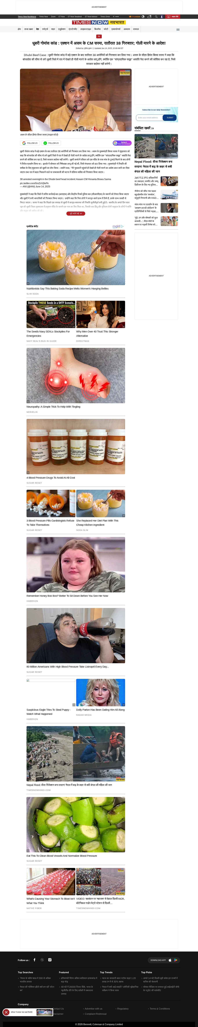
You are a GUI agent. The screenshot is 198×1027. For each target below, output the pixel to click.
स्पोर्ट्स (45, 29)
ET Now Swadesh (75, 17)
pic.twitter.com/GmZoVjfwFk (34, 183)
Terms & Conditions (160, 1008)
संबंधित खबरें (142, 128)
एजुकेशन (61, 29)
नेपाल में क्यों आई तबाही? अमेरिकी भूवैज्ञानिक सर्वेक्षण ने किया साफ (120, 989)
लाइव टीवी (175, 17)
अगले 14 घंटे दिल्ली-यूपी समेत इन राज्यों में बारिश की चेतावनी (160, 980)
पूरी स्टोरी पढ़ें (74, 213)
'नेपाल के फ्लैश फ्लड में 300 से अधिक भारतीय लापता (35, 980)
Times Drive (105, 17)
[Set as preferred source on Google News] (122, 143)
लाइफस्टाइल (85, 29)
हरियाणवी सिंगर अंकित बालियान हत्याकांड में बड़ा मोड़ (79, 980)
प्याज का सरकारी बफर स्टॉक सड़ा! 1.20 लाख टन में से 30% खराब (119, 980)
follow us (32, 143)
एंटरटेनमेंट (73, 29)
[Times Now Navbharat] (99, 22)
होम (19, 29)
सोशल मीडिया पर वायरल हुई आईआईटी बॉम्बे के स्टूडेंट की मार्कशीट (161, 989)
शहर (53, 29)
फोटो (106, 29)
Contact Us (58, 1008)
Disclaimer (57, 1014)
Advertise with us (93, 1008)
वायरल (136, 29)
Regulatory (123, 1008)
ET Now (62, 17)
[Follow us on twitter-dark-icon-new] (42, 960)
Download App (158, 960)
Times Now (43, 17)
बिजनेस (97, 29)
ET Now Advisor (91, 17)
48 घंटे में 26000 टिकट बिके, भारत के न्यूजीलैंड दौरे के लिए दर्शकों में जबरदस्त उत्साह (77, 990)
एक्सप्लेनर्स (115, 29)
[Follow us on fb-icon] (34, 960)
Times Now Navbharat (27, 17)
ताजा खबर (28, 29)
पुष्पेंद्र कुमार (88, 48)
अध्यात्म (127, 29)
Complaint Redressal (96, 1014)
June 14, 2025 (43, 186)
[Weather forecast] (150, 17)
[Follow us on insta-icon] (50, 960)
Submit (170, 118)
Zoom (53, 17)
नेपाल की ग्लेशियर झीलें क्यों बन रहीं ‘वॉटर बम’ (37, 989)
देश (37, 29)
